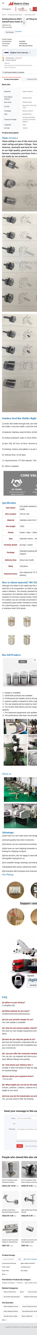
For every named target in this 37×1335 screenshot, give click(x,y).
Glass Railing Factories (11, 1306)
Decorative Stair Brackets (12, 1297)
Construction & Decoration (15, 14)
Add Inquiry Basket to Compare (14, 72)
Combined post (25, 1267)
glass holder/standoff (28, 1263)
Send (19, 1146)
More (4, 1320)
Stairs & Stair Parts (30, 14)
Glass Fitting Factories (30, 1306)
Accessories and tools (9, 1263)
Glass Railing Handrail (11, 1311)
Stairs (22, 1292)
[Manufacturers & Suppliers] (18, 3)
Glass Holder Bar (27, 1316)
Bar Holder (24, 1271)
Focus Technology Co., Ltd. (26, 1327)
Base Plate (5, 1271)
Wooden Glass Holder (10, 1316)
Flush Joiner (6, 1267)
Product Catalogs (31, 1259)
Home (3, 14)
